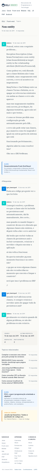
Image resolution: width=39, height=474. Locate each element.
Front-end (10, 21)
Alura (30, 442)
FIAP (29, 448)
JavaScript (5, 454)
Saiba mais (18, 469)
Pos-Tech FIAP (18, 457)
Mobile (23, 11)
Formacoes (18, 445)
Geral (9, 11)
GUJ (3, 21)
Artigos (17, 448)
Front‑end (16, 11)
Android (9, 14)
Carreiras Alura (18, 441)
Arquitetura (5, 462)
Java (4, 11)
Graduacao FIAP (18, 452)
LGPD (35, 469)
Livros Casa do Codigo (19, 462)
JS (33, 11)
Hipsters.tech (32, 456)
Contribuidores (27, 469)
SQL (29, 11)
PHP (3, 14)
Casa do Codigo (31, 452)
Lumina (30, 445)
